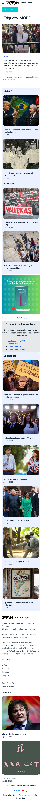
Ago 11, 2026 (8, 441)
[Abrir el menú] (3, 3)
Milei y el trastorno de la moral (14, 734)
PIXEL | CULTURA (9, 9)
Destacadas (9, 355)
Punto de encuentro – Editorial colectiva (16, 318)
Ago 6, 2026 (7, 607)
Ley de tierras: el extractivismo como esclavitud (18, 604)
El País (5, 57)
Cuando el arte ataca (10, 778)
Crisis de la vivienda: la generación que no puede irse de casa (20, 396)
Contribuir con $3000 (16, 344)
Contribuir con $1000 (16, 341)
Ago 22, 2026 (8, 178)
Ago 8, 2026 (7, 523)
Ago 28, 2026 (7, 781)
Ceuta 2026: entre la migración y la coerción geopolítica (17, 267)
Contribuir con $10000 (17, 349)
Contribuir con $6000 (16, 346)
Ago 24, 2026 (8, 135)
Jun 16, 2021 (7, 72)
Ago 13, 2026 (8, 271)
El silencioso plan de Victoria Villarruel (19, 438)
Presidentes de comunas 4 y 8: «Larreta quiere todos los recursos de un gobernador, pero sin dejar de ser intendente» (20, 64)
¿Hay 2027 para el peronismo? (16, 479)
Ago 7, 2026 (7, 564)
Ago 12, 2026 (8, 400)
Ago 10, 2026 (8, 482)
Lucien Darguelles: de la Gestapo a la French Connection (18, 174)
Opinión (7, 91)
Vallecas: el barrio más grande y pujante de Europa (20, 223)
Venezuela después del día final (16, 520)
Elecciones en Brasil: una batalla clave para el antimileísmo (21, 131)
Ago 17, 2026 (8, 227)
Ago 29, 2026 (7, 737)
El (4, 183)
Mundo (10, 183)
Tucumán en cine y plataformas (16, 561)
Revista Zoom (22, 617)
